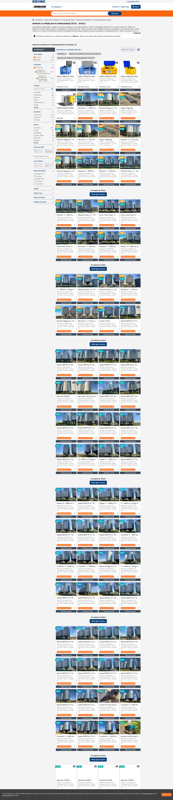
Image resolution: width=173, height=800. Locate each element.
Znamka (36, 85)
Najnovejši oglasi (40, 171)
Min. (35, 149)
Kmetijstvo (39, 20)
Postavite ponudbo (84, 118)
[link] (66, 67)
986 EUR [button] (60, 118)
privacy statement (6, 795)
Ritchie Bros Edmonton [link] (130, 121)
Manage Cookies (147, 793)
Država (36, 124)
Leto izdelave (38, 161)
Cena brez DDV (39, 147)
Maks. (46, 149)
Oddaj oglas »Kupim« (98, 194)
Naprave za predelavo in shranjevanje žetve (60, 20)
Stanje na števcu (39, 197)
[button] (43, 50)
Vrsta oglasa (38, 54)
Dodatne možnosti (40, 202)
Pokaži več (137, 33)
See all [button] (36, 107)
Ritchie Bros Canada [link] (87, 121)
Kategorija (37, 64)
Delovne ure (38, 193)
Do (34, 163)
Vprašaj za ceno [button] (62, 87)
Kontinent (37, 112)
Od (45, 163)
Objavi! (137, 7)
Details (36, 188)
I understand (166, 794)
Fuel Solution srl (66, 90)
